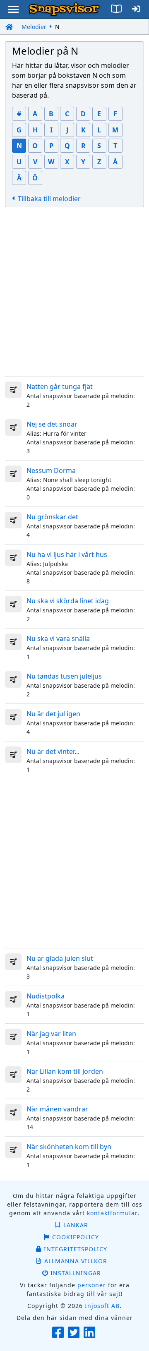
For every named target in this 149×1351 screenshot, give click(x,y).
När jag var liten (51, 1033)
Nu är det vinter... (52, 751)
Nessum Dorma (51, 470)
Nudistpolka (45, 996)
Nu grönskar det (52, 516)
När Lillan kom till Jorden (64, 1071)
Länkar (75, 1225)
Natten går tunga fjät (59, 386)
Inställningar (75, 1273)
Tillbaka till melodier (49, 198)
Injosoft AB (102, 1306)
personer (91, 1285)
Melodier (34, 27)
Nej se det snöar (51, 424)
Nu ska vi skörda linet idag (67, 600)
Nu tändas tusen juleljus (64, 676)
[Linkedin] (90, 1333)
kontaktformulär (112, 1213)
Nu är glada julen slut (59, 958)
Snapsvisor (64, 9)
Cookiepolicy (75, 1237)
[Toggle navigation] (13, 9)
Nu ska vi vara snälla (58, 638)
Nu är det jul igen (53, 713)
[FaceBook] (59, 1333)
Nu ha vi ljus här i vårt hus (66, 554)
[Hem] (9, 27)
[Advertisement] (74, 291)
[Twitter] (75, 1333)
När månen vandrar (57, 1108)
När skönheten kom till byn (68, 1146)
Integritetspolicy (75, 1249)
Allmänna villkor (75, 1261)
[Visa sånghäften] (116, 9)
